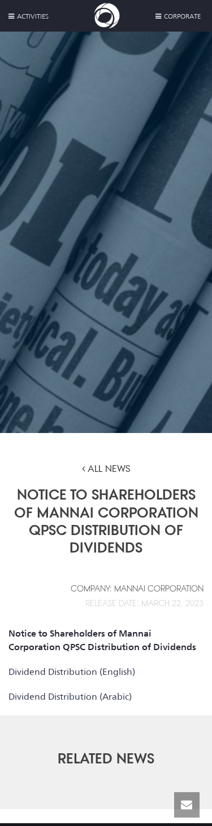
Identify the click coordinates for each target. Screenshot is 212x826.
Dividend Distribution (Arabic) (70, 696)
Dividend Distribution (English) (71, 671)
